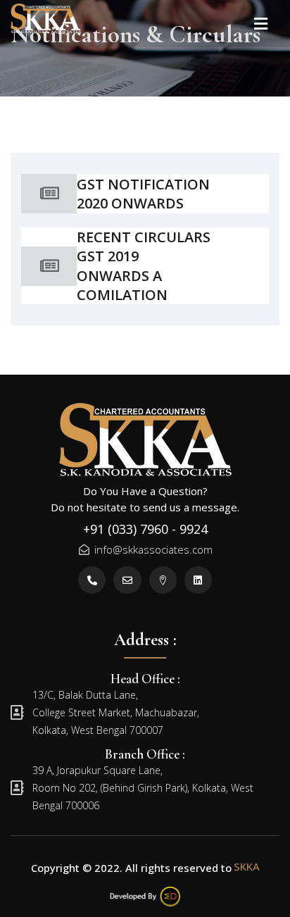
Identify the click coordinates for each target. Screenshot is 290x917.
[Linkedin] (198, 580)
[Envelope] (127, 580)
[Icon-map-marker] (163, 580)
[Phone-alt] (92, 580)
